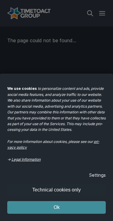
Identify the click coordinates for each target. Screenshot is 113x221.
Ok (57, 207)
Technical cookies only (56, 189)
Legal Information (26, 159)
